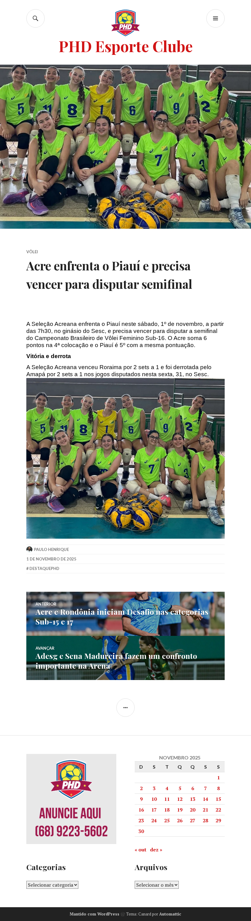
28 (205, 820)
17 (154, 809)
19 (179, 809)
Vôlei (32, 251)
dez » (156, 849)
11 (167, 799)
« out (140, 849)
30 (141, 831)
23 (141, 820)
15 (218, 799)
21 (205, 809)
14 (205, 799)
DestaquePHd (44, 568)
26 (179, 820)
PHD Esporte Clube (125, 46)
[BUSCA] (35, 18)
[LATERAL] (125, 707)
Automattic (170, 914)
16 (141, 809)
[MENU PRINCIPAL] (215, 18)
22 (218, 809)
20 (192, 809)
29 (218, 820)
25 (167, 820)
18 (167, 809)
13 (192, 799)
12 (179, 799)
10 (154, 799)
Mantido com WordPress (94, 914)
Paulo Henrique (51, 549)
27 (192, 820)
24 (154, 820)
